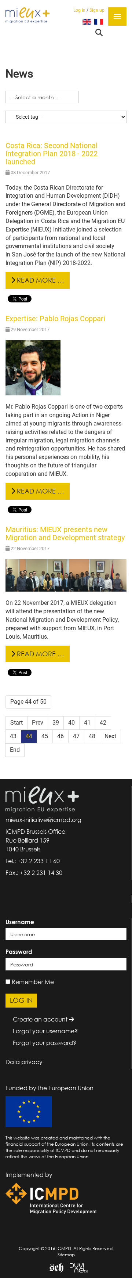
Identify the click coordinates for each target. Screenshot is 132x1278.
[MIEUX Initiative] (28, 14)
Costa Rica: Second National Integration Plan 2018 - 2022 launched (52, 153)
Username (20, 922)
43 (13, 736)
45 (44, 736)
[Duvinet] (76, 1267)
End (15, 749)
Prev (37, 722)
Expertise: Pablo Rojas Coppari (55, 318)
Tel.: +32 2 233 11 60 (33, 861)
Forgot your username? (45, 1031)
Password (19, 951)
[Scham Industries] (53, 1267)
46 (60, 736)
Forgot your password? (44, 1043)
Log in (79, 10)
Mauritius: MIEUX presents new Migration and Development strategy (65, 533)
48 (92, 736)
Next (110, 736)
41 (87, 722)
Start (16, 722)
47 (76, 736)
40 (71, 722)
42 (103, 722)
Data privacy (24, 1062)
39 (55, 722)
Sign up (96, 10)
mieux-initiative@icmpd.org (43, 819)
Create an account (41, 1019)
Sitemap (66, 1254)
